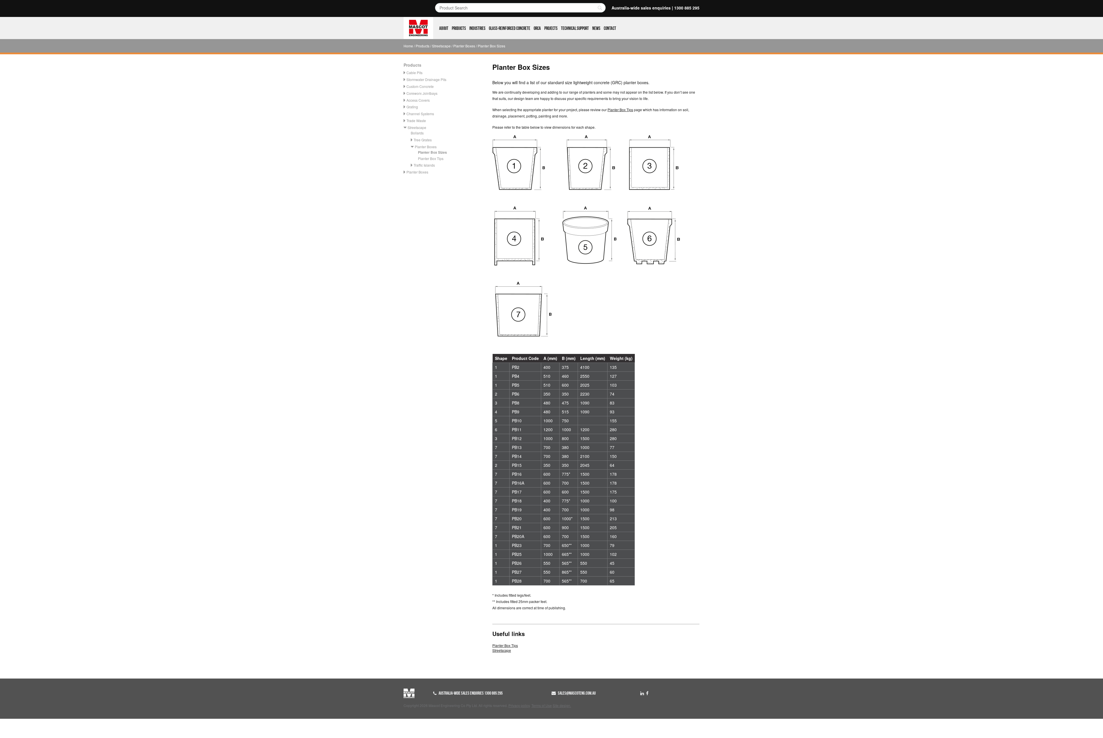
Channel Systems (420, 113)
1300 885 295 (686, 8)
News (596, 28)
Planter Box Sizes (432, 152)
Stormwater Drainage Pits (426, 79)
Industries (477, 28)
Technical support (575, 28)
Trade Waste (416, 120)
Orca (537, 28)
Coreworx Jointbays (421, 93)
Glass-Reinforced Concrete (509, 28)
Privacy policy (519, 705)
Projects (551, 28)
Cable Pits (414, 72)
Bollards (417, 132)
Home (408, 45)
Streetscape (441, 45)
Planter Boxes (464, 45)
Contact (610, 28)
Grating (412, 106)
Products (459, 28)
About (443, 28)
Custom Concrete (420, 86)
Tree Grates (423, 139)
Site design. (562, 705)
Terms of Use (541, 705)
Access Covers (418, 100)
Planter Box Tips (430, 158)
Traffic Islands (424, 165)
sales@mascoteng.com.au (577, 693)
